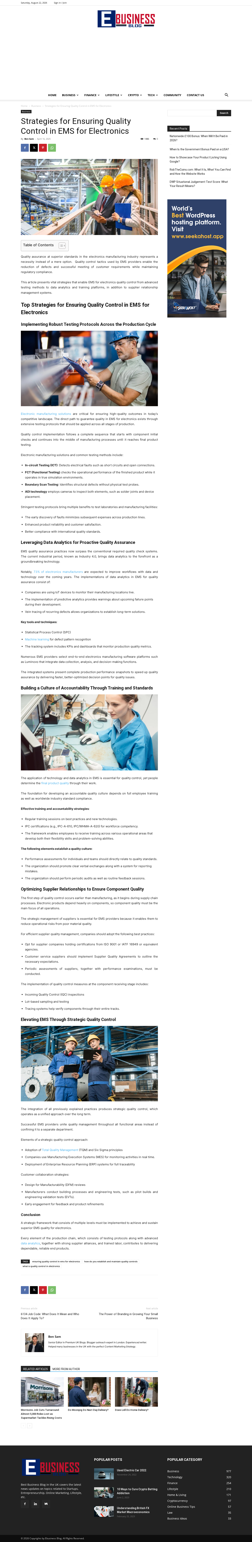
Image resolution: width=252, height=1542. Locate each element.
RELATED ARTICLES (35, 1369)
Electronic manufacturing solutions (46, 414)
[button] (226, 95)
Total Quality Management (60, 1150)
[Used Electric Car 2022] (104, 1473)
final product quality (55, 783)
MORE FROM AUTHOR (66, 1369)
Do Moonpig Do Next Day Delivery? (88, 1409)
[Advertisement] (126, 60)
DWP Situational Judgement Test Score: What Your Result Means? (199, 184)
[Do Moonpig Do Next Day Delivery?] (89, 1392)
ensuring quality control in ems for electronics (56, 1261)
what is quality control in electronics (41, 1266)
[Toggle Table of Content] (60, 245)
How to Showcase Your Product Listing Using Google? (198, 159)
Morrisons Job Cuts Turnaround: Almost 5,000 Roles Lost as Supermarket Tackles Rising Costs (41, 1413)
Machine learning (37, 639)
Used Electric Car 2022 (131, 1470)
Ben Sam (29, 138)
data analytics (30, 1243)
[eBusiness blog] (126, 18)
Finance (90, 95)
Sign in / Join (60, 2)
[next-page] (29, 1425)
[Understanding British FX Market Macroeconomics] (104, 1511)
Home (52, 95)
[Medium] (46, 1504)
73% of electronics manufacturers (58, 572)
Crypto (133, 95)
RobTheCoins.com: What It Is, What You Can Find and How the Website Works (200, 171)
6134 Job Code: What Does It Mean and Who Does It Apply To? (50, 1316)
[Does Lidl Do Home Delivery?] (136, 1392)
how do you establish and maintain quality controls (110, 1261)
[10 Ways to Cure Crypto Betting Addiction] (104, 1492)
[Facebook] (25, 148)
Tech (151, 95)
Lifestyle (112, 95)
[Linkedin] (35, 1504)
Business (68, 95)
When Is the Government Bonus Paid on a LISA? (199, 149)
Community (172, 95)
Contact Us (195, 95)
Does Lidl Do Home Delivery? (131, 1409)
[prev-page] (23, 1425)
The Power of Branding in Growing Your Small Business (128, 1316)
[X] (34, 148)
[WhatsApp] (52, 148)
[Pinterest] (43, 148)
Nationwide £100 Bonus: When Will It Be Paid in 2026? (199, 138)
